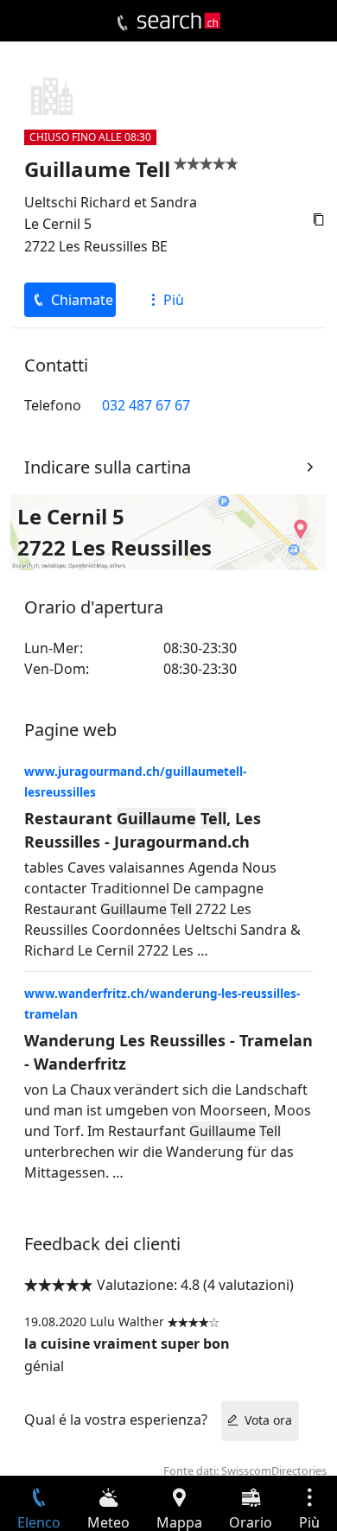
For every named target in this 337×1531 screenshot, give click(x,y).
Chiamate (82, 299)
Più (173, 299)
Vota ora (268, 1420)
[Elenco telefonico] (122, 23)
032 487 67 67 (146, 405)
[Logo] (178, 20)
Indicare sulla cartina (107, 467)
